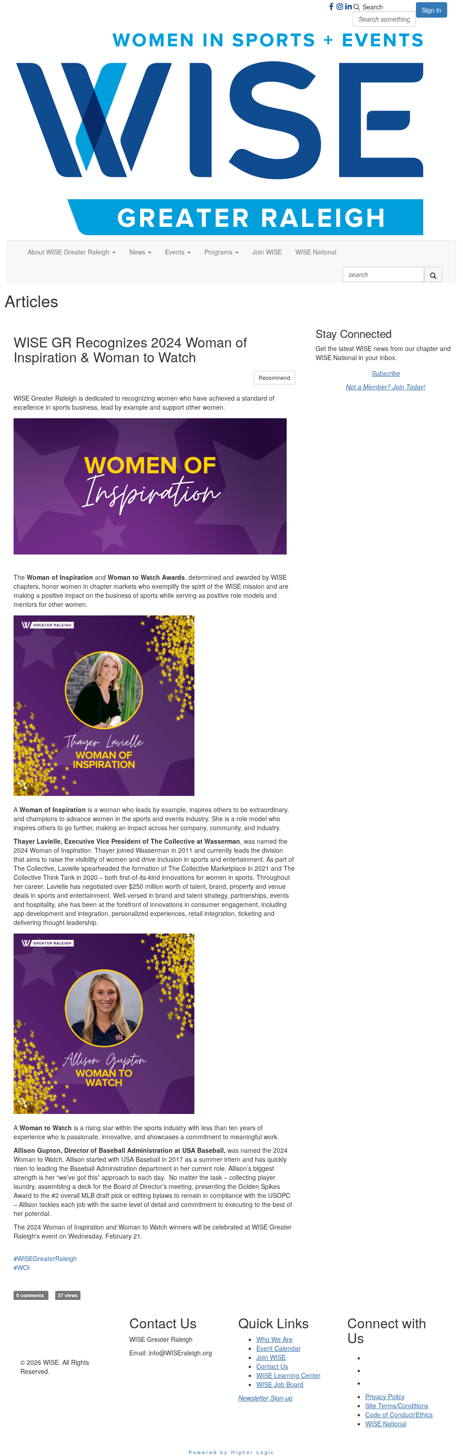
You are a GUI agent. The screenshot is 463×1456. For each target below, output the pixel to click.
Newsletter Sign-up (265, 1397)
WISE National (315, 251)
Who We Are (274, 1339)
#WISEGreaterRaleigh (45, 1258)
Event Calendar (278, 1348)
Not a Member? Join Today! (385, 386)
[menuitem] (267, 251)
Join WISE (267, 251)
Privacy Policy (385, 1396)
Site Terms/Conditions (396, 1405)
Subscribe (386, 373)
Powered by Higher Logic (232, 1452)
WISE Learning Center (288, 1375)
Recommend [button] (274, 377)
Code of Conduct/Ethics (399, 1414)
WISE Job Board (279, 1384)
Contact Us (272, 1366)
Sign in (431, 9)
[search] (433, 274)
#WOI (22, 1267)
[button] (72, 251)
